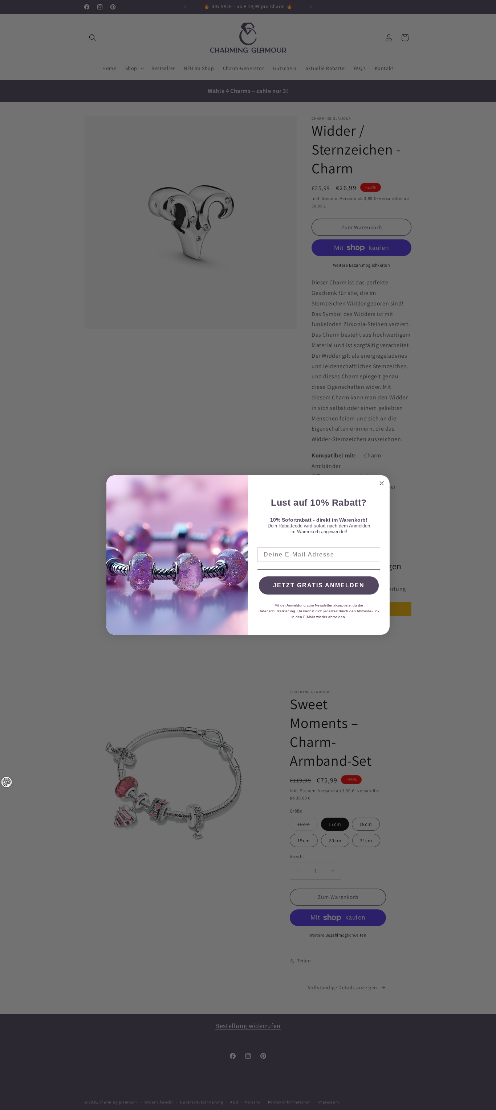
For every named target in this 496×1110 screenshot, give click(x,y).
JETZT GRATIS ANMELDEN (319, 585)
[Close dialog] (381, 483)
